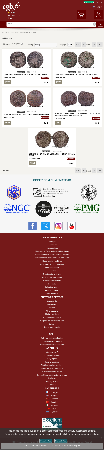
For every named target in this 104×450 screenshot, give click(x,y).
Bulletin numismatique (52, 280)
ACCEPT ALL (45, 441)
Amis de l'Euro (52, 293)
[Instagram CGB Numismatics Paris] (58, 226)
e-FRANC (52, 284)
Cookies (52, 385)
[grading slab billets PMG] (86, 209)
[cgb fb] (101, 3)
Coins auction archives (52, 261)
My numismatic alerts (52, 317)
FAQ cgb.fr (52, 359)
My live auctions (52, 314)
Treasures (52, 271)
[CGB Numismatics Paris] (11, 20)
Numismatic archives (52, 274)
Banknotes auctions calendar (52, 344)
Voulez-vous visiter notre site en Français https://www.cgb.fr (52, 445)
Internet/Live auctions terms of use (52, 375)
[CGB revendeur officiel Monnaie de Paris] (52, 209)
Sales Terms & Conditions (52, 368)
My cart (52, 308)
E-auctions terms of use (52, 372)
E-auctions (52, 245)
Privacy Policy (52, 381)
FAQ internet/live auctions (52, 365)
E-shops (52, 241)
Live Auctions (52, 248)
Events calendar (52, 267)
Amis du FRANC (52, 290)
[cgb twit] (97, 3)
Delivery (52, 324)
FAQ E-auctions (52, 362)
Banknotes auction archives (52, 264)
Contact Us (52, 301)
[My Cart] (81, 18)
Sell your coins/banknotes (52, 338)
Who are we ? (52, 352)
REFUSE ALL (60, 441)
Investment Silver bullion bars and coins (52, 258)
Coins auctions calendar (52, 341)
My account (52, 304)
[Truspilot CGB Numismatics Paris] (89, 3)
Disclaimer (52, 378)
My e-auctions (52, 311)
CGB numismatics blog (52, 277)
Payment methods (52, 327)
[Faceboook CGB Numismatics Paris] (32, 226)
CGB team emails (52, 355)
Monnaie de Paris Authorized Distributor (52, 251)
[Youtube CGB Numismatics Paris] (71, 226)
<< (77, 44)
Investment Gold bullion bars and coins (52, 254)
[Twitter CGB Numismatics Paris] (45, 226)
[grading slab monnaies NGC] (17, 209)
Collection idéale (52, 287)
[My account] (98, 18)
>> (99, 44)
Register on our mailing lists (52, 321)
